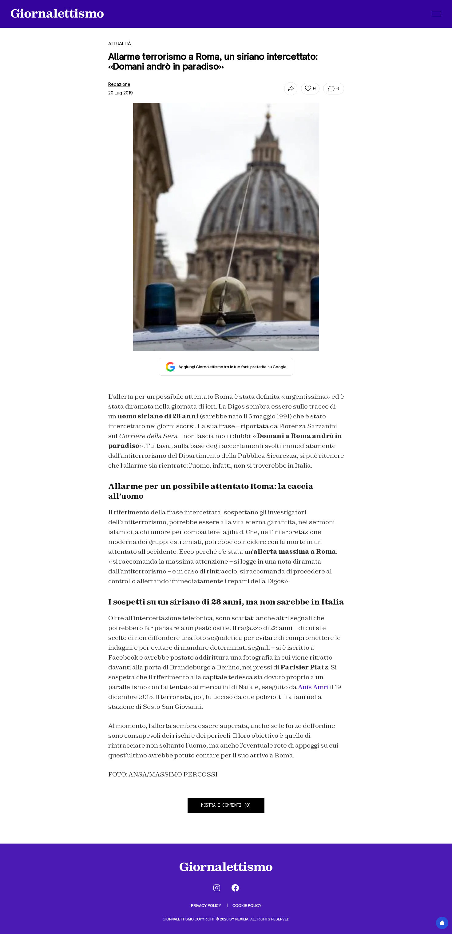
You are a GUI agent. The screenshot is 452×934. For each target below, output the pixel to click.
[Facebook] (235, 888)
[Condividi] (290, 88)
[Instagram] (217, 888)
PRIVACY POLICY (206, 905)
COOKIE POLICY (246, 905)
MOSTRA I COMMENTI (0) (226, 805)
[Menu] (436, 14)
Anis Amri (313, 687)
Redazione (119, 84)
